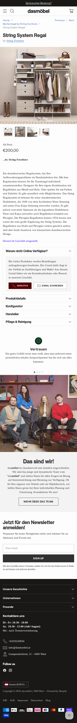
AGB (12, 700)
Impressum (23, 700)
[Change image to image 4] (44, 132)
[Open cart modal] (71, 11)
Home (6, 20)
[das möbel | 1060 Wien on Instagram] (10, 671)
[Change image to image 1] (8, 132)
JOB (5, 700)
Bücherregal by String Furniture (20, 23)
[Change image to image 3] (32, 132)
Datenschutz (37, 700)
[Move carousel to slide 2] (37, 372)
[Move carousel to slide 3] (39, 372)
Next (71, 20)
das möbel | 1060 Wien (33, 691)
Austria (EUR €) (16, 684)
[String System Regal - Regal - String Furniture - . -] (38, 85)
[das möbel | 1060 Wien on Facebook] (5, 671)
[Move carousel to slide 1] (34, 372)
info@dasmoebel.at (19, 647)
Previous (59, 20)
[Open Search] (12, 11)
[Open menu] (4, 11)
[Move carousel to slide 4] (42, 372)
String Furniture (15, 40)
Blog (48, 700)
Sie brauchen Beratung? (39, 3)
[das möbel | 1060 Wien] (38, 11)
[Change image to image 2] (20, 132)
